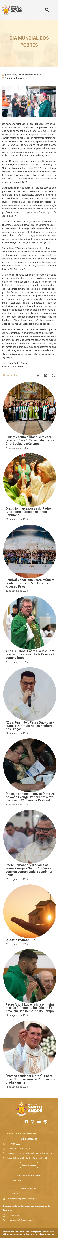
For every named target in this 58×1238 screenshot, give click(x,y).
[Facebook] (26, 1121)
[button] (54, 10)
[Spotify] (45, 1121)
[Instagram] (32, 1121)
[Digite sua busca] (47, 10)
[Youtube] (39, 1121)
